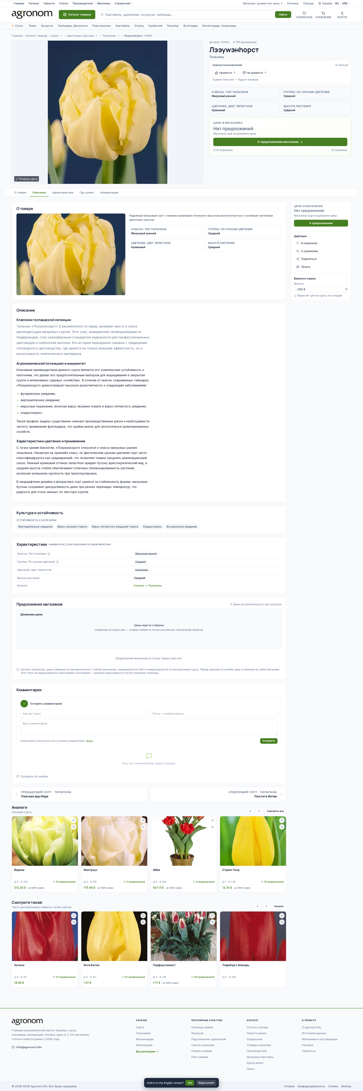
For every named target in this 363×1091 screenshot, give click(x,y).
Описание (39, 192)
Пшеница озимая (202, 1027)
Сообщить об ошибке (34, 776)
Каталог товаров (36, 35)
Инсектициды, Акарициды (219, 25)
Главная (19, 3)
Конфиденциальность (311, 1086)
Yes (190, 1082)
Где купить (87, 192)
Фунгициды (190, 25)
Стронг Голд (231, 870)
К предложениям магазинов (278, 142)
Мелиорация (144, 1045)
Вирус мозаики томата (72, 526)
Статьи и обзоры (257, 1027)
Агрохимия (143, 1033)
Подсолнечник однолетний (208, 1039)
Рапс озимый (199, 1057)
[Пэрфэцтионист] (184, 936)
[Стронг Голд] (253, 841)
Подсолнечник (101, 25)
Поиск (251, 1068)
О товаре (20, 192)
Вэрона (19, 870)
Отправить (268, 740)
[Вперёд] (259, 811)
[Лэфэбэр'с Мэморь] (253, 936)
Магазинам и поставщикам (319, 1039)
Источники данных (314, 1033)
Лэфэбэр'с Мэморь (235, 965)
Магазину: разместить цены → (263, 3)
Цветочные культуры (80, 35)
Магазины (103, 3)
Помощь (308, 3)
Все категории (145, 1051)
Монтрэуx (90, 870)
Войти (89, 740)
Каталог (34, 3)
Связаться (309, 1050)
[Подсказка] (49, 554)
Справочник (122, 3)
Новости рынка (256, 1033)
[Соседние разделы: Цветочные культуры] (96, 35)
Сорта (55, 35)
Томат (32, 25)
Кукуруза (47, 25)
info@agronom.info (29, 1047)
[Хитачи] (45, 936)
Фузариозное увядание (182, 526)
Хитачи (19, 965)
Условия (289, 1086)
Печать (305, 266)
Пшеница (173, 25)
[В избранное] (73, 820)
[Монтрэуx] (114, 841)
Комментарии (109, 192)
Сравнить (341, 150)
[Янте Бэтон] (114, 936)
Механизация (145, 1039)
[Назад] (250, 811)
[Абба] (184, 841)
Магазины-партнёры (260, 1057)
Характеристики (62, 192)
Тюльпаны (109, 35)
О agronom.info (311, 1027)
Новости (49, 3)
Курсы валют (255, 1062)
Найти (283, 14)
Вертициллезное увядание (35, 526)
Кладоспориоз (152, 526)
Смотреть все (275, 810)
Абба (156, 870)
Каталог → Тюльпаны (148, 585)
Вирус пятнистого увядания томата (115, 526)
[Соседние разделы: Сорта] (61, 35)
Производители (83, 3)
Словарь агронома (259, 1045)
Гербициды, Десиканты (73, 25)
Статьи (63, 3)
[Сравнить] (73, 826)
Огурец (139, 25)
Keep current (206, 1082)
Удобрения (155, 25)
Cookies (333, 1086)
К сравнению (309, 251)
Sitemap (346, 1086)
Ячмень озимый (201, 1050)
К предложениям (321, 223)
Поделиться (309, 258)
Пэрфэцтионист (164, 965)
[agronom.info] (32, 14)
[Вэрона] (45, 841)
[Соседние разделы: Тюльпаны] (118, 35)
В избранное (225, 150)
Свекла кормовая (202, 1045)
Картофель (123, 25)
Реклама (293, 3)
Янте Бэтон (91, 965)
